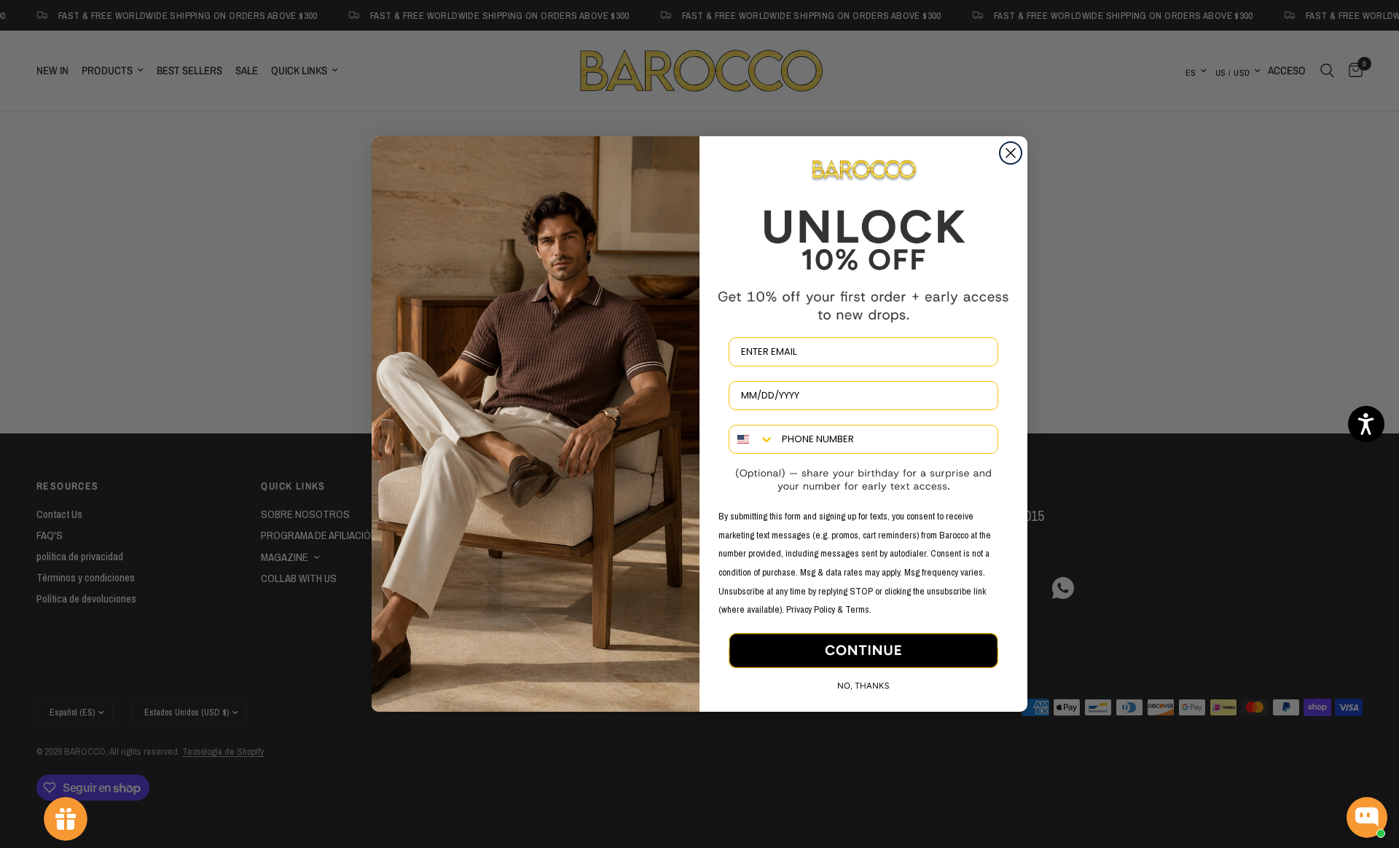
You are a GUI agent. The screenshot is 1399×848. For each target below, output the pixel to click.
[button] (1366, 424)
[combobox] (752, 439)
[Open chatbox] (1367, 817)
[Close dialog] (1011, 153)
